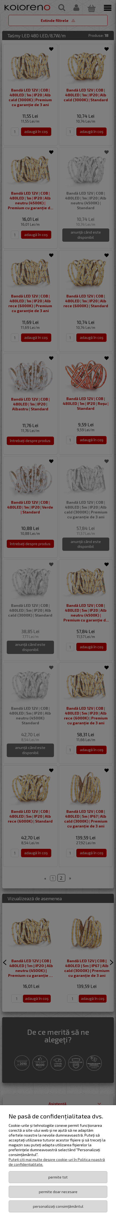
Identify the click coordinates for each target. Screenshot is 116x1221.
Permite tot (58, 1177)
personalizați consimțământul (58, 1206)
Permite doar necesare (58, 1191)
